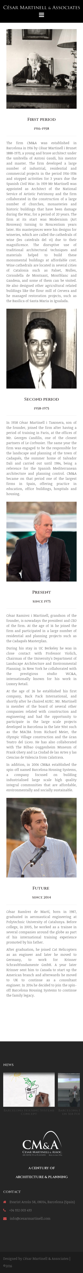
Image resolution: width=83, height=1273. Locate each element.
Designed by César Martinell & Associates (36, 1258)
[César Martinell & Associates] (41, 6)
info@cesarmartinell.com (30, 1218)
